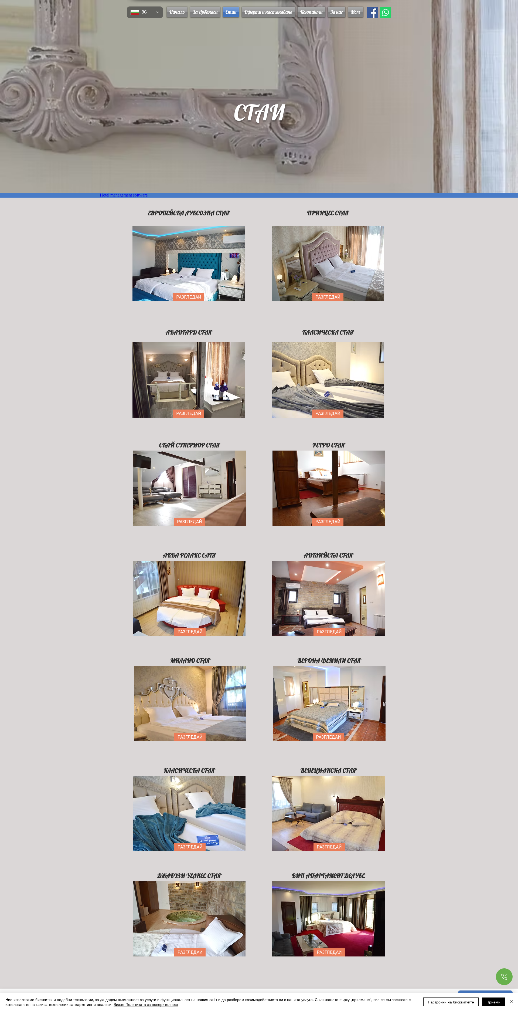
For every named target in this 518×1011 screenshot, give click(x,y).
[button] (268, 12)
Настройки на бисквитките (451, 1002)
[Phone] (504, 976)
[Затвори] (511, 1002)
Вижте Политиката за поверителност (146, 1004)
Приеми (493, 1002)
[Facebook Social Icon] (372, 12)
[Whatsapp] (385, 12)
